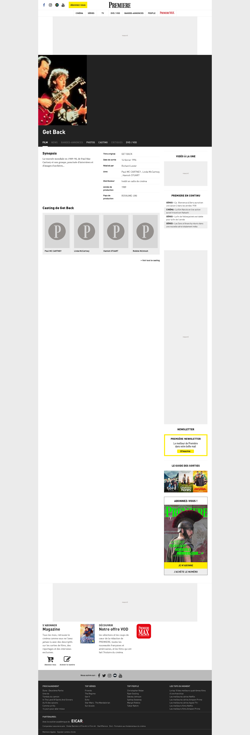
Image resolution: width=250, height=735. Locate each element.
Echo (87, 699)
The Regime (90, 693)
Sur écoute (89, 705)
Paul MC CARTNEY (131, 171)
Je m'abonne (185, 565)
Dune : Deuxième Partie (53, 690)
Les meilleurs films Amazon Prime (185, 708)
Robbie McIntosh (140, 251)
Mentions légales (49, 732)
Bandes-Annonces (134, 13)
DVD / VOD (115, 13)
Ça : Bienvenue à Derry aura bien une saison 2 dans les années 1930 (184, 204)
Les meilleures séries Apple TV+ (184, 702)
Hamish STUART (131, 175)
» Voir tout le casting (150, 260)
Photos (90, 142)
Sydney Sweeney (134, 699)
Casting (103, 142)
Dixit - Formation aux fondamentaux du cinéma (127, 726)
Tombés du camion (51, 696)
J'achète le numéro (186, 571)
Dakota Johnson (134, 696)
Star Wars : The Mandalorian (97, 702)
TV (103, 13)
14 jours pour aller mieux (54, 708)
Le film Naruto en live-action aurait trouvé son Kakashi (183, 211)
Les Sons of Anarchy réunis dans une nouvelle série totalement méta (184, 225)
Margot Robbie (133, 702)
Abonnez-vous (78, 4)
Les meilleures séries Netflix (182, 696)
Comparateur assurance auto (54, 726)
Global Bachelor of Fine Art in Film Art (81, 726)
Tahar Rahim (133, 705)
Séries (91, 13)
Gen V (87, 696)
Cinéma (79, 13)
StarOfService (102, 726)
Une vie (46, 693)
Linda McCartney (151, 171)
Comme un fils (49, 705)
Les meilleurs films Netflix (181, 705)
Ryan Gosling (133, 693)
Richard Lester (129, 165)
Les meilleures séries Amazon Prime (186, 699)
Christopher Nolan (135, 690)
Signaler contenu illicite (66, 732)
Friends (88, 690)
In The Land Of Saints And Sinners (58, 699)
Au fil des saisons (50, 702)
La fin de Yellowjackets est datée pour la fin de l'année (184, 218)
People (151, 13)
